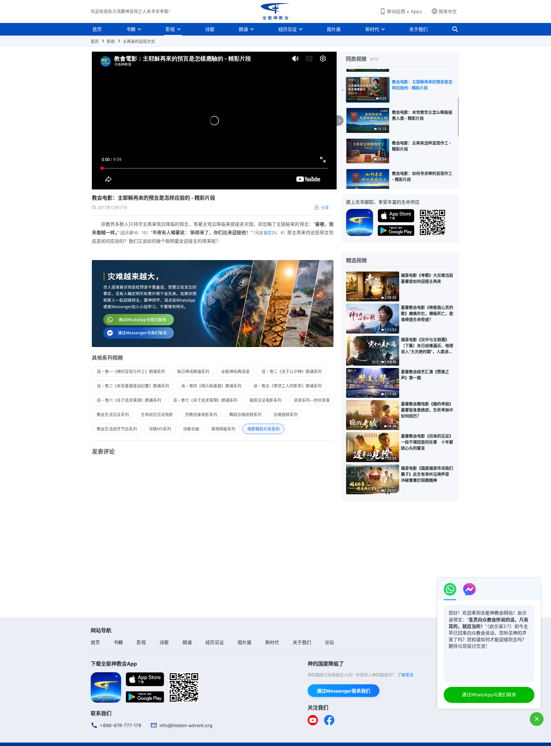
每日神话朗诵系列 (193, 371)
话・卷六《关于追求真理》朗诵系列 (129, 400)
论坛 (329, 642)
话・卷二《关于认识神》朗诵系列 (291, 371)
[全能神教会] (275, 11)
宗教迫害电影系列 (201, 414)
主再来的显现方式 (139, 41)
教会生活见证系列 (113, 414)
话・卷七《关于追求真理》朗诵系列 (205, 400)
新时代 (372, 29)
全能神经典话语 (235, 371)
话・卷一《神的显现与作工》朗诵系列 (131, 371)
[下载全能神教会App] (106, 687)
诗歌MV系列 (160, 428)
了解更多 (405, 674)
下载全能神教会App (114, 664)
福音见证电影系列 (265, 400)
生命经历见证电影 (157, 414)
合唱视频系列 (285, 414)
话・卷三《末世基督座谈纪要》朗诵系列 (133, 385)
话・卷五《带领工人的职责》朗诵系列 (287, 385)
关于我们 (418, 29)
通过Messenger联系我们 (343, 691)
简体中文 (448, 11)
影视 (170, 29)
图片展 (334, 29)
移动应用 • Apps (404, 11)
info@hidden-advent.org (186, 725)
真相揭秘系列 (223, 428)
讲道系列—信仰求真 (312, 400)
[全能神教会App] (359, 222)
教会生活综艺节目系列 (117, 428)
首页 (97, 29)
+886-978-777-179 (120, 725)
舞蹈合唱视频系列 (245, 414)
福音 (267, 232)
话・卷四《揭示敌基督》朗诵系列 (211, 385)
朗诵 (243, 29)
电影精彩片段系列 (263, 428)
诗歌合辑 (191, 428)
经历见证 (287, 29)
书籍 (130, 29)
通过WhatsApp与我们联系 (489, 694)
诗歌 (209, 29)
